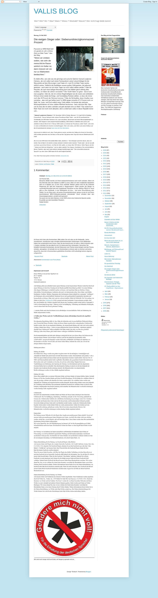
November (108, 198)
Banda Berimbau (109, 232)
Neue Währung (109, 256)
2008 (105, 305)
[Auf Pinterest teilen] (71, 161)
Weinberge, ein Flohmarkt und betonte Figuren (113, 250)
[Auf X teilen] (67, 161)
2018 (105, 172)
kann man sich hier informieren (60, 128)
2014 (105, 182)
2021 (105, 163)
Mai (106, 214)
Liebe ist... (107, 254)
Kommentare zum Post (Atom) (51, 260)
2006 (105, 311)
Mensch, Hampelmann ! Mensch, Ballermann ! (112, 245)
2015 (105, 180)
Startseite (64, 256)
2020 (105, 166)
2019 (105, 169)
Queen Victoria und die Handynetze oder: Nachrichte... (111, 223)
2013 (105, 185)
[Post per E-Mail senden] (58, 161)
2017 (105, 174)
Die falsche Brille (109, 275)
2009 (105, 303)
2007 (105, 308)
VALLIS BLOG (56, 11)
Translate (49, 30)
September (108, 203)
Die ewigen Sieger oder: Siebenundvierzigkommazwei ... (114, 270)
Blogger (88, 572)
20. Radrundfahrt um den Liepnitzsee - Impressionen (113, 287)
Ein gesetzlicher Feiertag (112, 263)
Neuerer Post (38, 256)
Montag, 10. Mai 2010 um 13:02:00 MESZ (59, 176)
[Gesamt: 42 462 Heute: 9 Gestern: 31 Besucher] (107, 328)
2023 (105, 158)
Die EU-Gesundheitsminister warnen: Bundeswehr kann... (114, 229)
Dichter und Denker (44, 164)
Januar (107, 299)
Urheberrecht (48, 300)
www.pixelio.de (64, 155)
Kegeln (106, 217)
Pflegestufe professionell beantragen (112, 330)
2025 (105, 153)
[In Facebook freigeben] (69, 161)
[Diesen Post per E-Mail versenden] (62, 161)
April (106, 291)
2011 (105, 190)
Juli (106, 209)
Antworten (42, 205)
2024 (105, 155)
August (107, 206)
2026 (105, 150)
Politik (52, 164)
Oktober (107, 201)
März (106, 294)
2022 (105, 161)
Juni (106, 212)
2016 (105, 177)
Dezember (108, 195)
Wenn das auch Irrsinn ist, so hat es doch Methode (113, 241)
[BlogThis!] (65, 161)
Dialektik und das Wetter (112, 219)
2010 (105, 193)
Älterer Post (89, 256)
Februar (107, 297)
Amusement (108, 235)
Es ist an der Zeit (109, 238)
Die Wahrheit (108, 266)
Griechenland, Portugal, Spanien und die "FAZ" (112, 282)
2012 (105, 188)
